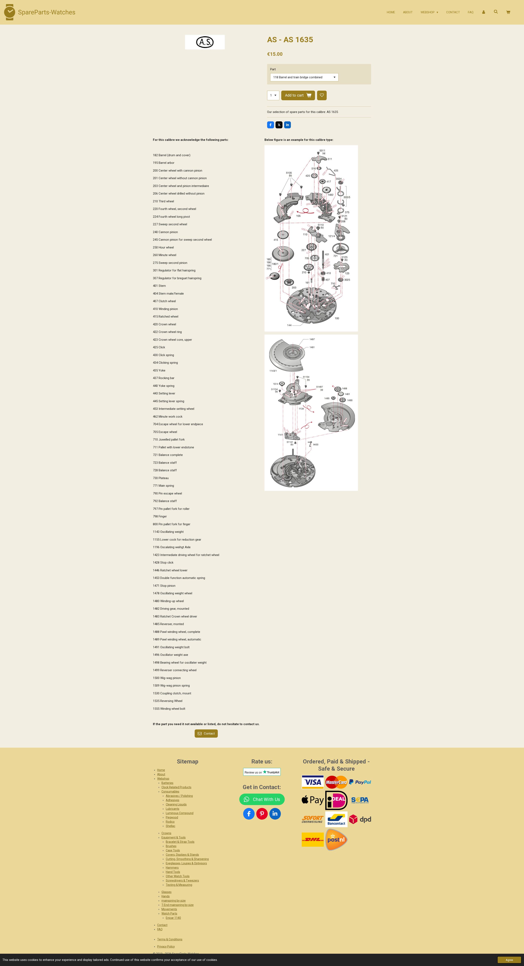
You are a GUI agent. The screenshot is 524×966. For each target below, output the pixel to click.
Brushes (171, 846)
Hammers (172, 867)
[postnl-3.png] (336, 839)
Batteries (167, 783)
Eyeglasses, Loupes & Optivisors (186, 863)
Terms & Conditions (169, 939)
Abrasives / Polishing (179, 795)
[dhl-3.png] (312, 839)
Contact (162, 925)
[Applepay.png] (312, 800)
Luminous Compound (179, 813)
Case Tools (173, 850)
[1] (273, 95)
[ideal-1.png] (336, 800)
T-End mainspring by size (177, 905)
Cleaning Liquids (176, 804)
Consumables (170, 791)
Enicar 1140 (173, 917)
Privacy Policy (166, 946)
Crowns (166, 833)
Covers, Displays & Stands (182, 854)
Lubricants (172, 808)
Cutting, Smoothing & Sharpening (187, 859)
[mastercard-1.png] (336, 782)
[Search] (495, 12)
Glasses (166, 892)
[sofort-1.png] (312, 819)
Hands (165, 896)
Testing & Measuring (179, 884)
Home (161, 770)
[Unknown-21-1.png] (336, 819)
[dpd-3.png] (360, 819)
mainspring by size (173, 900)
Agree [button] (509, 959)
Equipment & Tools (173, 837)
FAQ (160, 929)
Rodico (170, 821)
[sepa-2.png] (360, 800)
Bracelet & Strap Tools (180, 841)
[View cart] (508, 12)
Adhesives (172, 800)
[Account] (483, 12)
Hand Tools (173, 872)
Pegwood (172, 817)
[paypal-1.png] (360, 782)
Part (273, 69)
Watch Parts (169, 913)
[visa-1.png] (312, 782)
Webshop (163, 778)
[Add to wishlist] (322, 95)
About (161, 774)
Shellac (170, 826)
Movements (169, 909)
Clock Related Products (176, 787)
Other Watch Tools (178, 876)
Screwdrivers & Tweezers (182, 880)
